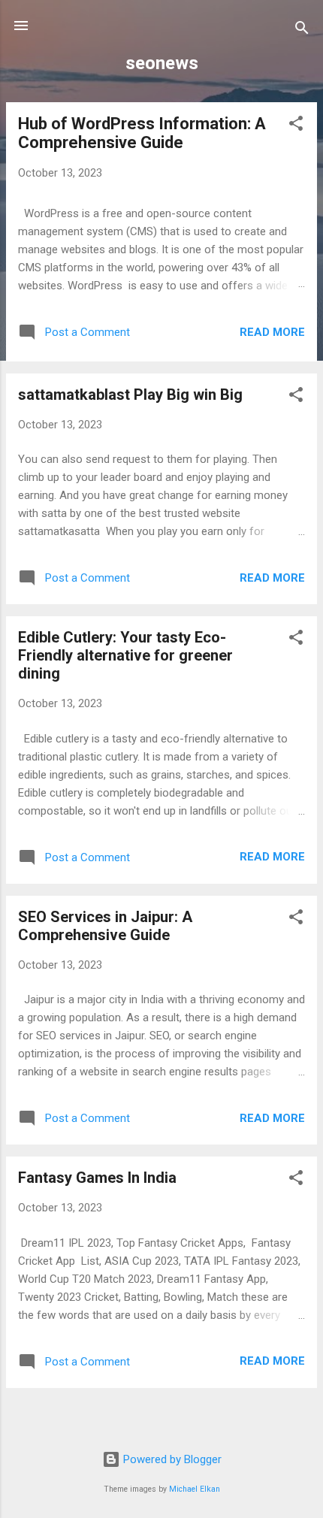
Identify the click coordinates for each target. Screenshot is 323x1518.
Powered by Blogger (171, 1459)
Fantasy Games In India (97, 1178)
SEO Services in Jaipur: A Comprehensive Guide (105, 926)
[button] (296, 126)
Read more (272, 332)
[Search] (302, 30)
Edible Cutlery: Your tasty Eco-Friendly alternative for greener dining (125, 655)
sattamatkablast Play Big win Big (130, 395)
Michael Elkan (194, 1489)
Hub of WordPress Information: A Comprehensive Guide (142, 133)
